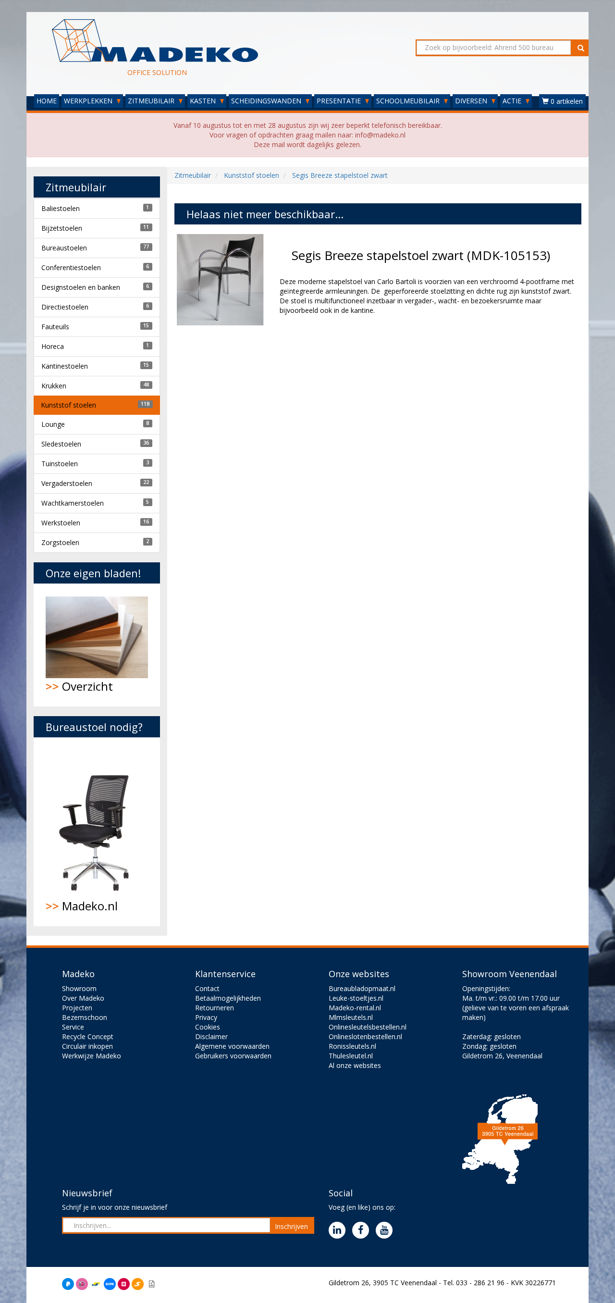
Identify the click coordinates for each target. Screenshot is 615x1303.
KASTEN (204, 100)
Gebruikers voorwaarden (233, 1055)
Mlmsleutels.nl (351, 1017)
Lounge (53, 424)
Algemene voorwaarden (232, 1046)
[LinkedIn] (339, 1230)
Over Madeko (83, 998)
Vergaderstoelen (66, 483)
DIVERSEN (472, 100)
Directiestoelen (64, 306)
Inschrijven (291, 1226)
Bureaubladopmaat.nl (362, 988)
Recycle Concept (87, 1036)
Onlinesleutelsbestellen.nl (367, 1026)
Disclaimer (211, 1036)
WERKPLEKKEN (89, 100)
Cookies (207, 1026)
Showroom (79, 988)
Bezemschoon (84, 1017)
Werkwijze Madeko (91, 1055)
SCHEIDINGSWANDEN (267, 100)
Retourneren (214, 1007)
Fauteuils (55, 326)
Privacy (206, 1017)
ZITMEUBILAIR (152, 100)
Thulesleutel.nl (351, 1055)
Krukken (53, 385)
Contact (207, 988)
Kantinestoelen (64, 366)
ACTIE (513, 100)
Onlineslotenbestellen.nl (365, 1036)
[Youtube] (386, 1230)
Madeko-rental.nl (355, 1007)
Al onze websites (355, 1065)
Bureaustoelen (64, 247)
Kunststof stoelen (68, 405)
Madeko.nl (82, 906)
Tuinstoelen (59, 463)
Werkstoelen (60, 522)
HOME (47, 100)
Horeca (52, 346)
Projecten (77, 1007)
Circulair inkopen (87, 1046)
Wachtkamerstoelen (72, 503)
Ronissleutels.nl (352, 1046)
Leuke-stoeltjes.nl (356, 998)
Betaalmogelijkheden (228, 998)
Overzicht (79, 686)
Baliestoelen (60, 208)
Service (73, 1026)
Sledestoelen (61, 443)
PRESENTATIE (340, 100)
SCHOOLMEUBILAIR (409, 100)
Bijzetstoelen (61, 228)
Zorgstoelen (60, 542)
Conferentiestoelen (71, 267)
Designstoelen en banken (80, 287)
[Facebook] (363, 1230)
